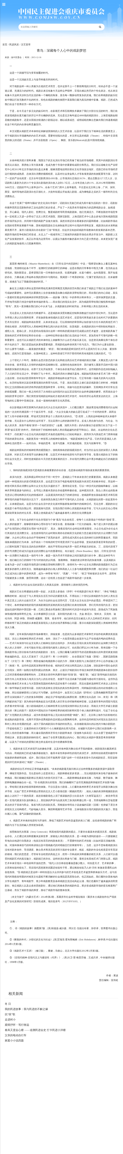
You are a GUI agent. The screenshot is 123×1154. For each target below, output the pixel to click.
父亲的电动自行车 (15, 1035)
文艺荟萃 (26, 44)
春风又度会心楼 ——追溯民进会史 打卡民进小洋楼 (35, 1030)
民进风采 (14, 44)
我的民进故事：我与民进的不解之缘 (26, 1009)
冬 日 (8, 1003)
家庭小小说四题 (14, 1040)
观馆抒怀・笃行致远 (17, 1024)
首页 (4, 44)
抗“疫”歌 (10, 1014)
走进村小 (10, 1019)
